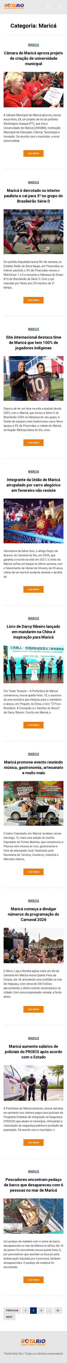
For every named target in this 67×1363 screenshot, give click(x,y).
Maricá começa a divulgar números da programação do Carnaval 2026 (33, 914)
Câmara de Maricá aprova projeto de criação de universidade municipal (33, 58)
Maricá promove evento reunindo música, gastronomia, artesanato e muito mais (33, 767)
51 (56, 1310)
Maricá (33, 45)
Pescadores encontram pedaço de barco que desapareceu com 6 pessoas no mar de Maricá (33, 1185)
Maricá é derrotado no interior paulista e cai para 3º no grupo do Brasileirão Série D (33, 195)
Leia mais (33, 153)
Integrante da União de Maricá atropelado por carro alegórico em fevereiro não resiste (33, 485)
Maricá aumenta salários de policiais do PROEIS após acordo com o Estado (33, 1051)
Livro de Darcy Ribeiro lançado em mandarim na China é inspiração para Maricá (33, 631)
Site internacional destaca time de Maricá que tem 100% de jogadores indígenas (33, 342)
